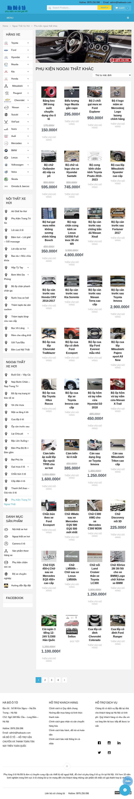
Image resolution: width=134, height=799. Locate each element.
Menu (10, 17)
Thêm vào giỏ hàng (49, 138)
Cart (123, 8)
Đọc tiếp (74, 641)
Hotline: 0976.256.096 (89, 2)
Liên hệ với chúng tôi (55, 793)
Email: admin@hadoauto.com (117, 2)
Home (5, 26)
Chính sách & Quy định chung (63, 708)
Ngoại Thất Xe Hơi (21, 26)
